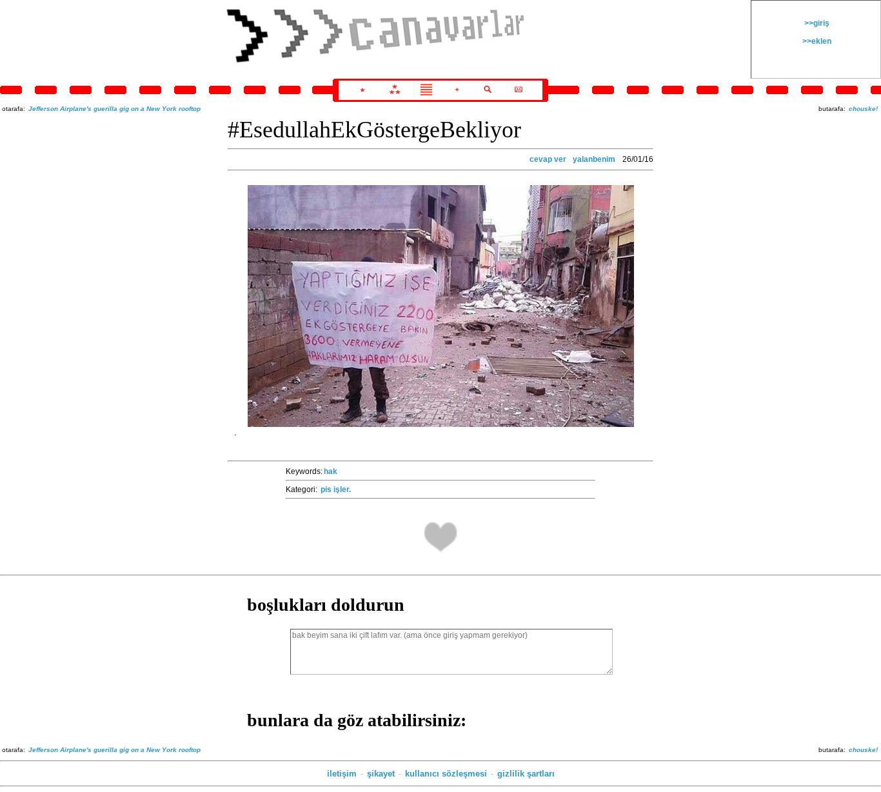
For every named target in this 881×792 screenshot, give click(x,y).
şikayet (381, 773)
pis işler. (336, 489)
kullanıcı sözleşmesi (446, 773)
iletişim (342, 773)
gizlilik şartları (526, 773)
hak (330, 471)
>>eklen (815, 41)
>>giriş (815, 23)
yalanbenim (594, 159)
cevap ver (548, 159)
